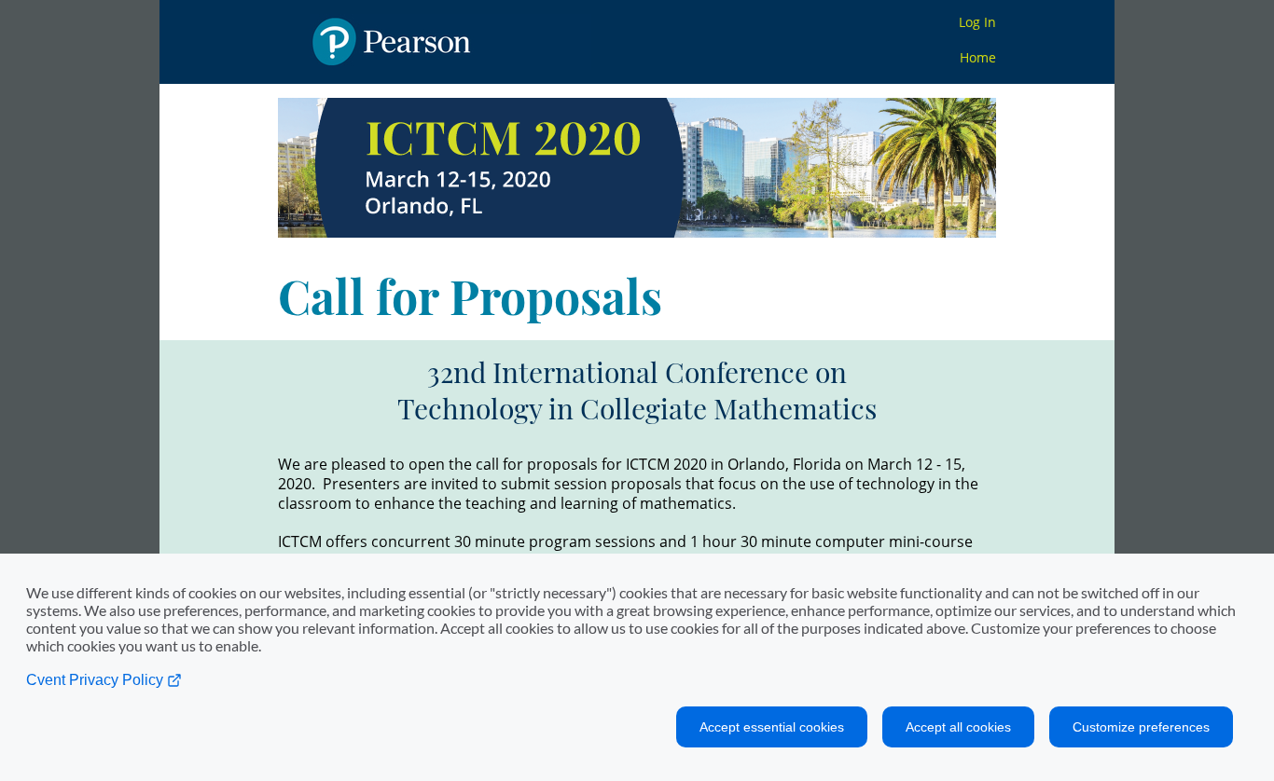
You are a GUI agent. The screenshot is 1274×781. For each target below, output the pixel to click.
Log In (977, 22)
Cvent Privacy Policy (96, 680)
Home (978, 57)
